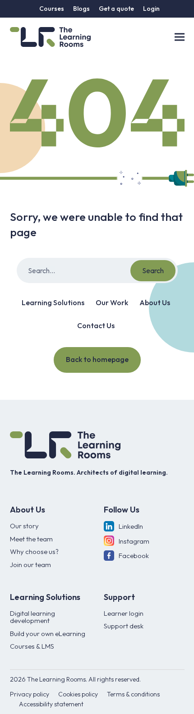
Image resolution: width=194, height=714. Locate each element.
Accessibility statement (51, 704)
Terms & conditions (133, 694)
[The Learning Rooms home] (65, 444)
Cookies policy (78, 694)
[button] (180, 37)
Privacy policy (29, 694)
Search (153, 270)
